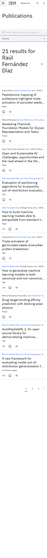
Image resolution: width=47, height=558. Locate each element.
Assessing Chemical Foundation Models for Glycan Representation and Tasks (23, 128)
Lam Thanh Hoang (27, 178)
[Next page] (43, 388)
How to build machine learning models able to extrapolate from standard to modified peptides (22, 216)
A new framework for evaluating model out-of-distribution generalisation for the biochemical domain (23, 362)
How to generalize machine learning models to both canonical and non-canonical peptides (22, 274)
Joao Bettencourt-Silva (29, 120)
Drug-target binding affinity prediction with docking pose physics (22, 303)
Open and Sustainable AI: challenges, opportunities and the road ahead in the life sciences (23, 157)
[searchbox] (23, 32)
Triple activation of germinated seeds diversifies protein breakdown (22, 245)
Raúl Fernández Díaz (22, 90)
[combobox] (23, 39)
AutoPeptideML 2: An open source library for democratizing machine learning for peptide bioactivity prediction (20, 333)
